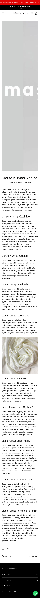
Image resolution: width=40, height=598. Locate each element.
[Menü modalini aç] (3, 13)
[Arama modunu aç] (32, 13)
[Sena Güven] (20, 13)
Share (7, 549)
